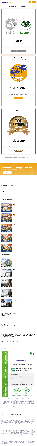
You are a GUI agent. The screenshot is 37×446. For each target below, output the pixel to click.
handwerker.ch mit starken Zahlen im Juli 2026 (19, 299)
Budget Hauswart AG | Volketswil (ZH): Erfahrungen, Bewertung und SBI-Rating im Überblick (24, 214)
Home (2, 341)
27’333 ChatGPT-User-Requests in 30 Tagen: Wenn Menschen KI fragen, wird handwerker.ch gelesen (23, 279)
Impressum (10, 414)
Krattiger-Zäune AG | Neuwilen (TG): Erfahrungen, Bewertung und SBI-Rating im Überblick (23, 204)
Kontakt (7, 172)
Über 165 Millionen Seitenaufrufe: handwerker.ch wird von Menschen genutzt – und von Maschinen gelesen (24, 289)
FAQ (7, 341)
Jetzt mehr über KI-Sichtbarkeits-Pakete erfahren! (18, 50)
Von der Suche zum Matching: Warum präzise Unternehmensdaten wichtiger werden (23, 269)
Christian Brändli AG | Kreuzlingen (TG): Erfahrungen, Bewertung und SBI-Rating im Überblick (24, 234)
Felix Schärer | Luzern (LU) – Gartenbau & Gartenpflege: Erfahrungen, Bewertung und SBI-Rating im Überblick (24, 244)
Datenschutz (4, 414)
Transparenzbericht (18, 414)
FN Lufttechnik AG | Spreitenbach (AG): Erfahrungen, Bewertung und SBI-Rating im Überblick (24, 224)
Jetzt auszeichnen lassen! (18, 98)
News (5, 341)
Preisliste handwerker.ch (13, 341)
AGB (13, 414)
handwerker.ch (13, 398)
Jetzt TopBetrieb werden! (18, 150)
